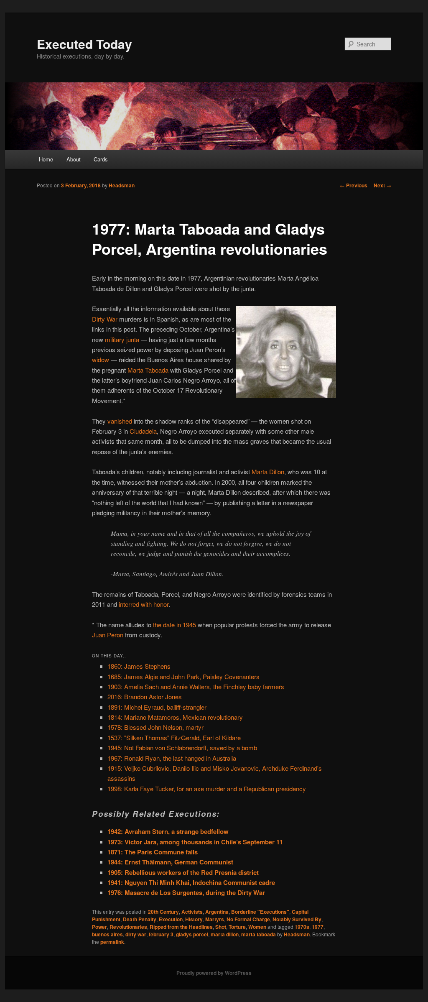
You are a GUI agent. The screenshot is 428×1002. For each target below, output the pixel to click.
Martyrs (214, 919)
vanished (119, 421)
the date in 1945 (174, 624)
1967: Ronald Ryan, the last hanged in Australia (171, 758)
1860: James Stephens (139, 666)
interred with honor (143, 604)
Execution (171, 919)
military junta (122, 339)
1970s (302, 926)
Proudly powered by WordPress (214, 972)
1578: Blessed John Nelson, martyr (155, 727)
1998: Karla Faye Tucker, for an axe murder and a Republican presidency (206, 788)
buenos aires (107, 934)
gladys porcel (192, 934)
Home (46, 159)
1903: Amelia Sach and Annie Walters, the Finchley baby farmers (195, 686)
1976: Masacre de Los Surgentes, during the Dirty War (186, 892)
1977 (318, 926)
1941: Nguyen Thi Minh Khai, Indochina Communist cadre (191, 882)
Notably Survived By (297, 919)
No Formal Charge (248, 919)
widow (100, 359)
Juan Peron (107, 634)
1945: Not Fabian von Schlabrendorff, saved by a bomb (182, 747)
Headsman (122, 185)
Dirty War (104, 318)
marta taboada (258, 934)
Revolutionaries (128, 926)
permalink (112, 942)
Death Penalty (139, 919)
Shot (220, 926)
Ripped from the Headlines (181, 926)
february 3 (161, 934)
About (73, 159)
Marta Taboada (147, 370)
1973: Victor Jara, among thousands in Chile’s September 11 (195, 841)
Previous (353, 185)
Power (99, 926)
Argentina (217, 911)
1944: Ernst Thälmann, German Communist (170, 862)
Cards (101, 159)
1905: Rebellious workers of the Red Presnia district (183, 872)
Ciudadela (143, 431)
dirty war (135, 934)
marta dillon (225, 934)
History (194, 919)
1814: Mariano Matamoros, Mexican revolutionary (175, 717)
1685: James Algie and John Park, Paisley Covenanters (183, 676)
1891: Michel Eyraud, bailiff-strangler (156, 707)
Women (257, 926)
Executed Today (84, 44)
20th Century (163, 911)
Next (382, 185)
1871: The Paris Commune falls (152, 851)
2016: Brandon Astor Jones (144, 696)
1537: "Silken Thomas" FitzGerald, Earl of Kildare (174, 737)
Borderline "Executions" (260, 911)
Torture (237, 926)
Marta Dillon (268, 471)
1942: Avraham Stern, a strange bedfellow (168, 831)
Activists (192, 911)
